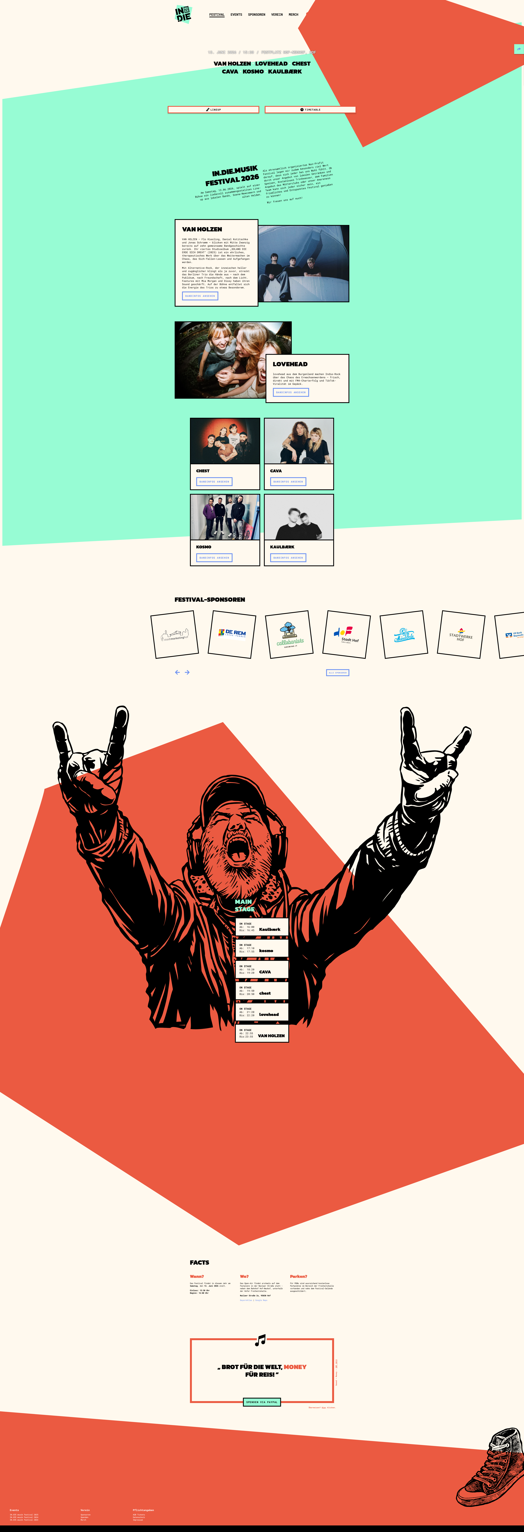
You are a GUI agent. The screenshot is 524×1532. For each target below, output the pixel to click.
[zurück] (177, 672)
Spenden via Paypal (262, 1402)
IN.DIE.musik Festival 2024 (24, 1517)
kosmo (253, 71)
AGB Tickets (139, 1514)
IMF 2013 (336, 1364)
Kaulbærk (285, 71)
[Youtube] (337, 14)
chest (301, 63)
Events (236, 14)
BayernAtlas (246, 1300)
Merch (293, 14)
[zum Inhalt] (262, 85)
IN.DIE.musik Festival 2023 (24, 1520)
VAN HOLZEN (232, 63)
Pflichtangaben (143, 1510)
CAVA (230, 71)
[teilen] (519, 49)
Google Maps (261, 1300)
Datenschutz (139, 1517)
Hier (324, 1407)
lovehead (271, 63)
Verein (277, 14)
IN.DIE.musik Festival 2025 (24, 1514)
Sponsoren (256, 14)
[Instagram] (317, 14)
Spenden (84, 1517)
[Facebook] (308, 14)
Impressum (138, 1520)
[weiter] (187, 672)
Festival (217, 14)
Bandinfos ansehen (200, 296)
